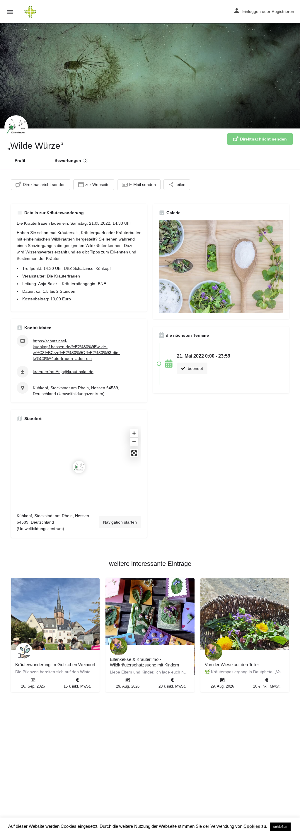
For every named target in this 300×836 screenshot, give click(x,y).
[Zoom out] (134, 441)
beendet (195, 368)
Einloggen (251, 11)
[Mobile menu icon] (10, 12)
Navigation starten (120, 522)
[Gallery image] (221, 267)
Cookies (251, 826)
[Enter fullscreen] (134, 453)
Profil (20, 160)
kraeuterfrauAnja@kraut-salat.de (63, 371)
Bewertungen (70, 160)
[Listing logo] (16, 127)
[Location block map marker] (79, 467)
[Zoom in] (134, 433)
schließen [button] (280, 826)
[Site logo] (31, 11)
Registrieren (283, 11)
